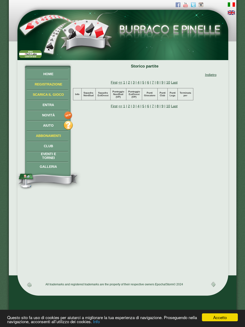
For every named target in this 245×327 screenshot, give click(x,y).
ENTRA (48, 105)
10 (168, 82)
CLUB (48, 146)
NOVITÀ (48, 115)
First (114, 82)
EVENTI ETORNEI (48, 156)
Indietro (211, 75)
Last (174, 82)
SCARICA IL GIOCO (48, 94)
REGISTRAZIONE (48, 84)
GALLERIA (48, 167)
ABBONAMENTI (48, 136)
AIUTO (48, 125)
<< (120, 82)
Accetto (220, 317)
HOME (48, 74)
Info (96, 321)
